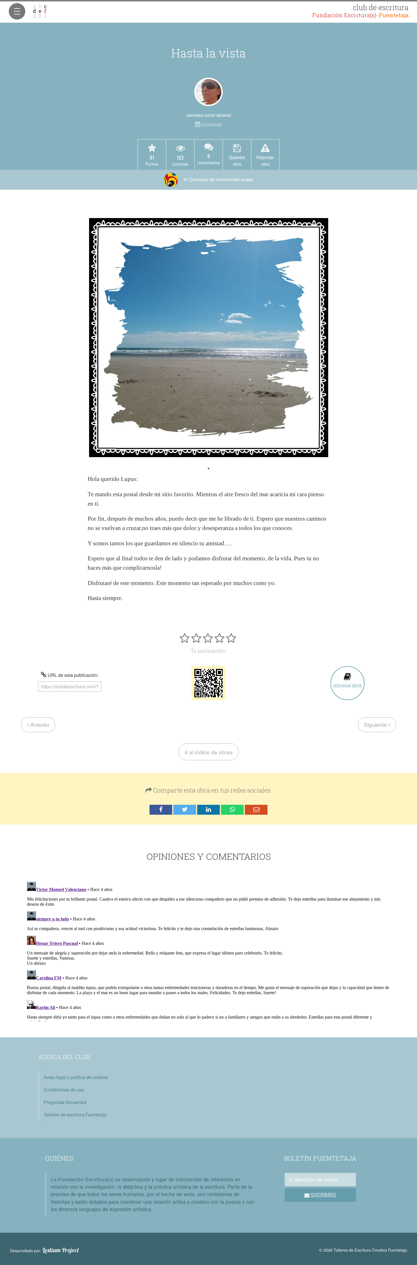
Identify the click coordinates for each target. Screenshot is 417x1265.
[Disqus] (208, 950)
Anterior (39, 724)
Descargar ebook (347, 686)
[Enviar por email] (256, 810)
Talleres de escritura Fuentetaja (75, 1114)
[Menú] (17, 11)
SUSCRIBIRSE (322, 1195)
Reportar (265, 160)
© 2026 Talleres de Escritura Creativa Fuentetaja (363, 1250)
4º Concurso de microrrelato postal (217, 179)
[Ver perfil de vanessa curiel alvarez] (208, 92)
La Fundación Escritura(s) (82, 1179)
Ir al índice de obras (209, 752)
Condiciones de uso (64, 1089)
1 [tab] (208, 468)
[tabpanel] (209, 337)
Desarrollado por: (44, 1250)
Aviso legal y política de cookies (76, 1077)
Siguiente (376, 724)
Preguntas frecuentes (65, 1102)
